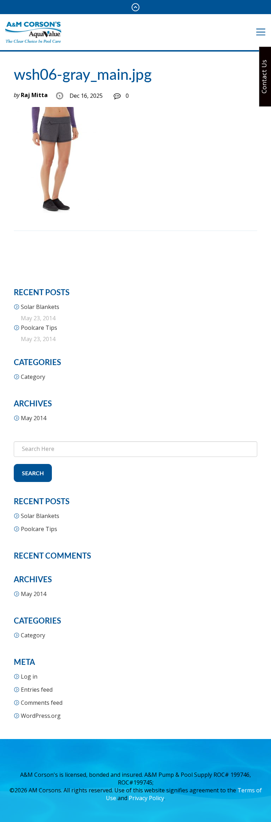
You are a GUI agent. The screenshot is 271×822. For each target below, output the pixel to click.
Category (33, 377)
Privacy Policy (146, 798)
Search (33, 473)
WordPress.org (41, 716)
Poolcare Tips (39, 328)
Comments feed (41, 703)
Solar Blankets (40, 307)
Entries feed (37, 689)
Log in (29, 676)
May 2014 (33, 418)
